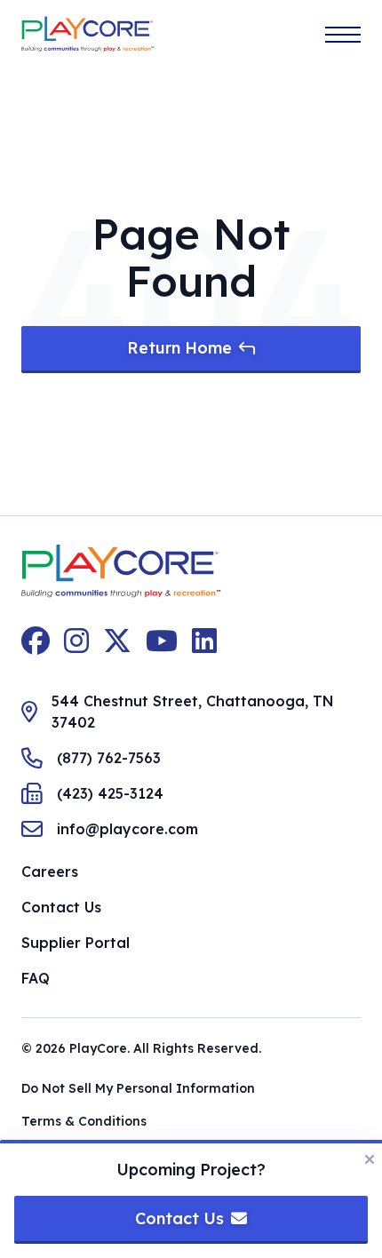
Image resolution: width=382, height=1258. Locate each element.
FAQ (35, 978)
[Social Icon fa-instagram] (76, 640)
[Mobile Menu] (343, 35)
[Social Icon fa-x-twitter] (117, 640)
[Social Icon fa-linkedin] (204, 640)
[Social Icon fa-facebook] (35, 640)
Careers (49, 871)
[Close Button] (369, 1159)
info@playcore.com (127, 829)
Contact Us (61, 907)
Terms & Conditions (84, 1121)
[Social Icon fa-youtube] (162, 640)
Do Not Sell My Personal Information (138, 1088)
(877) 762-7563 (109, 758)
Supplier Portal (75, 942)
